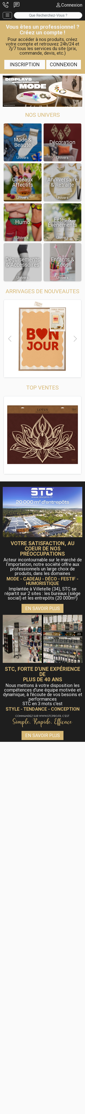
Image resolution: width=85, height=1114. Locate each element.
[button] (5, 5)
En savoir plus (42, 608)
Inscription (25, 64)
